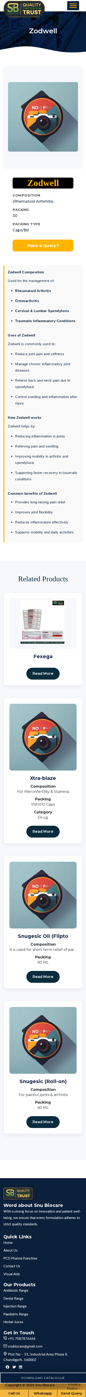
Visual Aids (11, 1274)
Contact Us (11, 1266)
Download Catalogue (43, 1378)
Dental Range (13, 1298)
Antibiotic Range (15, 1290)
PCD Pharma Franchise (20, 1258)
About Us (10, 1250)
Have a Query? (43, 245)
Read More (43, 673)
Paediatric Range (15, 1314)
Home (8, 1242)
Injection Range (15, 1306)
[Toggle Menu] (73, 5)
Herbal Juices (13, 1322)
